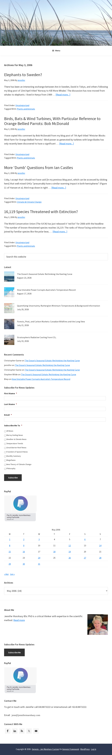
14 (100, 545)
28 (100, 557)
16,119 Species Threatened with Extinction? (41, 211)
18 (54, 551)
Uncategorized (22, 105)
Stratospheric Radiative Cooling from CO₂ (36, 337)
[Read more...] (63, 94)
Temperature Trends (14, 443)
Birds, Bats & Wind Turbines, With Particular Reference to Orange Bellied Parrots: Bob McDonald (52, 121)
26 (70, 557)
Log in (93, 749)
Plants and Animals (26, 108)
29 (10, 564)
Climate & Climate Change (29, 202)
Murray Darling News (14, 435)
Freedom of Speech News (17, 452)
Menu (57, 50)
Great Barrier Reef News (16, 447)
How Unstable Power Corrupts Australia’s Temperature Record (46, 289)
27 (85, 557)
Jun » (12, 574)
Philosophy (10, 468)
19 (70, 551)
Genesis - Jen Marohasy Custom (45, 749)
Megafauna (10, 460)
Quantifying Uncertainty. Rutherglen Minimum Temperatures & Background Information (58, 305)
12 (70, 545)
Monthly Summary (13, 456)
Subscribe (13, 477)
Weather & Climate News (16, 439)
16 (24, 551)
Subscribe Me (14, 652)
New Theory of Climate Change (18, 464)
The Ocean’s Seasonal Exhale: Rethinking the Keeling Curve (44, 274)
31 (39, 564)
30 (24, 564)
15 (10, 551)
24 (39, 557)
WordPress (85, 749)
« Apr (6, 574)
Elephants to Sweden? (23, 74)
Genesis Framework (70, 749)
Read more (19, 620)
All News (9, 431)
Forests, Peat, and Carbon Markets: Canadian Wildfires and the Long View (51, 321)
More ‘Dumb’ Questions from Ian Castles (38, 167)
